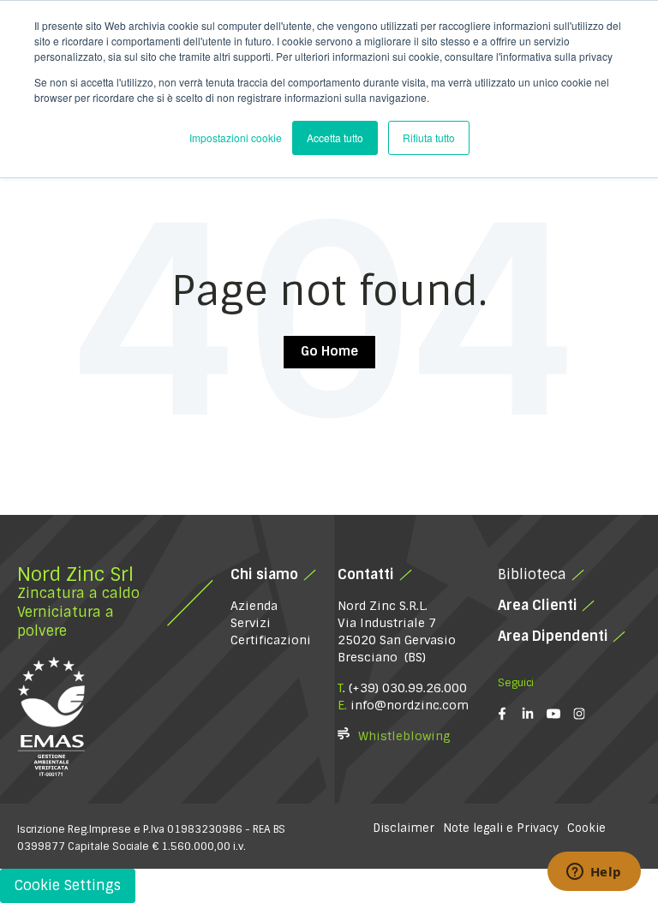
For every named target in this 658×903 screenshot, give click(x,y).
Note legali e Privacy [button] (501, 828)
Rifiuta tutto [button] (429, 137)
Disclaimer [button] (403, 828)
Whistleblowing (404, 736)
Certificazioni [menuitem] (270, 640)
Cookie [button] (586, 828)
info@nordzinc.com (409, 705)
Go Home (329, 351)
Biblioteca (532, 574)
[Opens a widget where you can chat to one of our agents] (594, 873)
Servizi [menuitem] (250, 623)
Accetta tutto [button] (335, 137)
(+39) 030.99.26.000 (408, 688)
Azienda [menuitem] (254, 605)
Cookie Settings (68, 885)
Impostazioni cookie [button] (235, 137)
